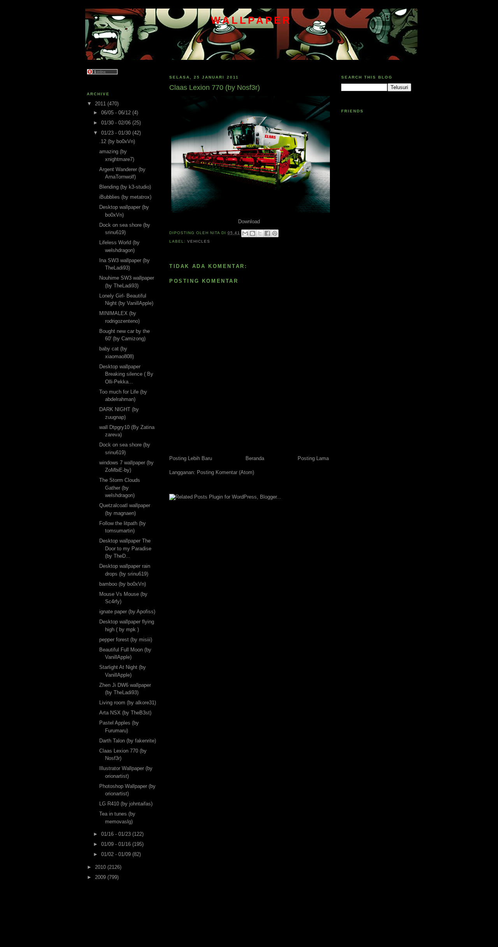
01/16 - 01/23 (116, 834)
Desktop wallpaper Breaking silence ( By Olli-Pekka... (126, 374)
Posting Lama (313, 458)
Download (249, 221)
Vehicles (198, 241)
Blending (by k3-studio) (125, 187)
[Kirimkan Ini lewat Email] (245, 233)
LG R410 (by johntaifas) (126, 804)
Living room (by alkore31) (127, 702)
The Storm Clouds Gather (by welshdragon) (119, 487)
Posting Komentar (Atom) (225, 472)
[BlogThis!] (252, 233)
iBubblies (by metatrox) (125, 197)
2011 (101, 104)
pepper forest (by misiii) (125, 639)
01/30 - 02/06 (116, 123)
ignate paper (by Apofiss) (127, 611)
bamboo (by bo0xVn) (122, 584)
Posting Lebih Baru (190, 458)
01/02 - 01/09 (116, 854)
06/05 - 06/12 (116, 113)
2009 (101, 877)
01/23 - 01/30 (116, 133)
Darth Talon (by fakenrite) (127, 741)
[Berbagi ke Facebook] (267, 233)
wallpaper (251, 20)
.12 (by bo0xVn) (117, 141)
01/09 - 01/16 (116, 844)
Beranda (254, 458)
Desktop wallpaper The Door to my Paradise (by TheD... (125, 548)
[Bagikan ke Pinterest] (275, 233)
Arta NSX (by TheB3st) (125, 713)
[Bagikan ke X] (260, 233)
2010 (101, 867)
